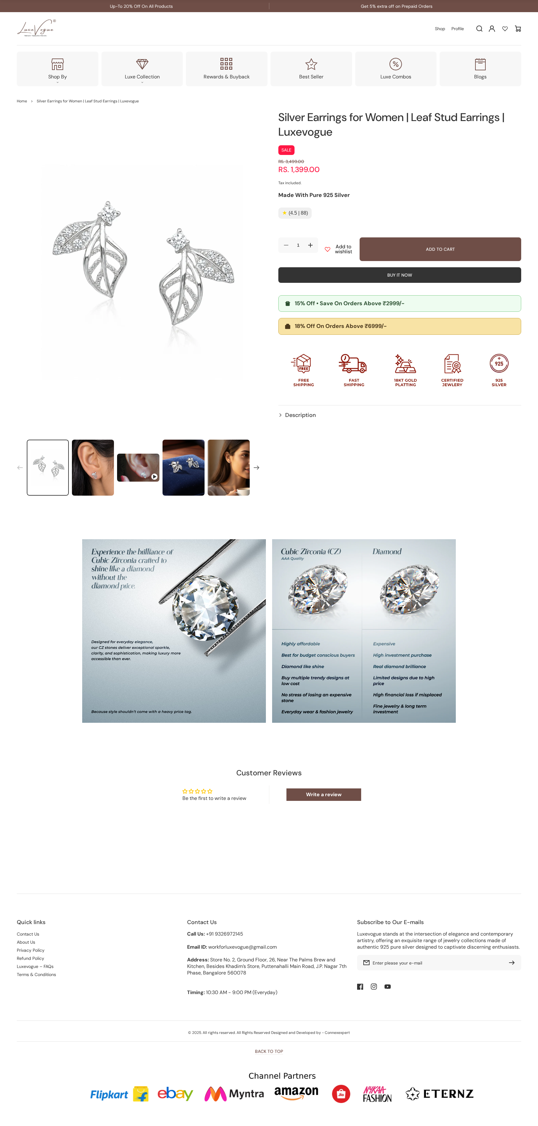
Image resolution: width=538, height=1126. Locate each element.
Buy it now (399, 275)
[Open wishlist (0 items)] (505, 29)
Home (22, 101)
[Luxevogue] (37, 28)
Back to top (269, 1051)
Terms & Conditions (36, 974)
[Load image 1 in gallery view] (48, 468)
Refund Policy (30, 958)
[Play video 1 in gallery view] (138, 468)
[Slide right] (256, 467)
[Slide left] (20, 467)
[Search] (479, 28)
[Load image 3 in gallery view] (184, 468)
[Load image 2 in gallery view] (93, 468)
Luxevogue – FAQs (35, 966)
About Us (26, 942)
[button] (399, 415)
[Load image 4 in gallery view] (229, 468)
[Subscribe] (513, 962)
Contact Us (28, 934)
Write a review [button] (324, 794)
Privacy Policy (31, 950)
